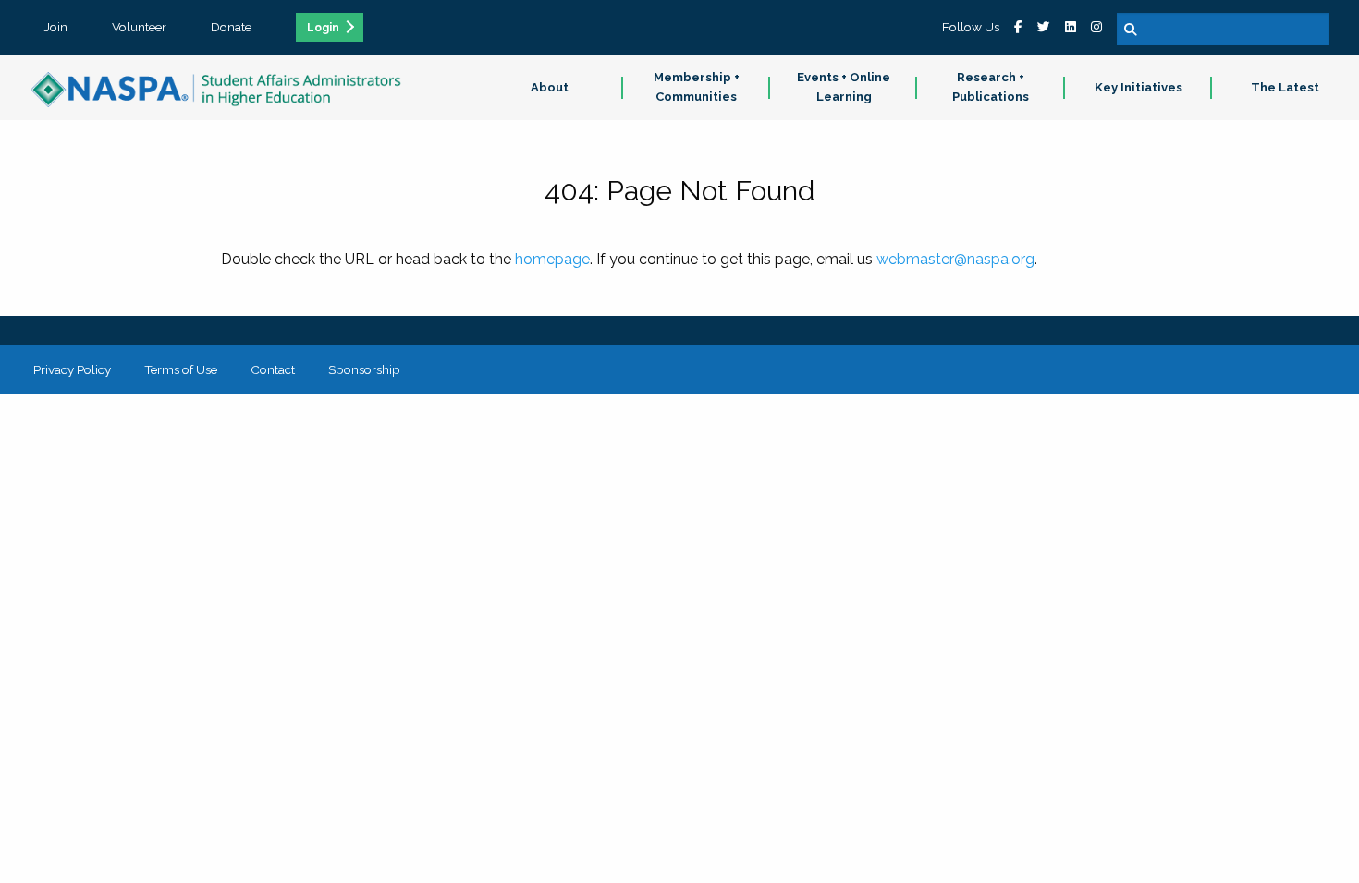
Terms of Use (180, 369)
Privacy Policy (72, 369)
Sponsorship (364, 369)
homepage (552, 259)
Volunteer (139, 26)
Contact (273, 369)
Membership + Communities (697, 86)
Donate (231, 26)
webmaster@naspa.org (955, 259)
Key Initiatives (1138, 87)
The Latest (1285, 87)
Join (55, 26)
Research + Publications (990, 86)
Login (323, 27)
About (550, 87)
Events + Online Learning (843, 86)
